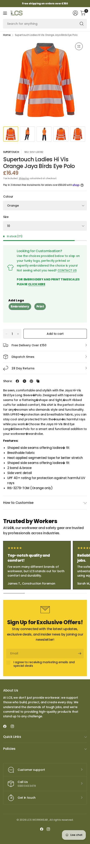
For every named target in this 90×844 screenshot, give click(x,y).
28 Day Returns (23, 368)
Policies (9, 748)
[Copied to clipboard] (38, 381)
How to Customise (18, 502)
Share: (7, 381)
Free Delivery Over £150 (29, 345)
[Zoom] (79, 46)
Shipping (24, 178)
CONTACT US (67, 270)
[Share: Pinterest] (31, 381)
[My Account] (75, 13)
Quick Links (12, 736)
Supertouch (11, 152)
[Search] (81, 24)
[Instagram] (14, 726)
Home (7, 35)
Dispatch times (23, 357)
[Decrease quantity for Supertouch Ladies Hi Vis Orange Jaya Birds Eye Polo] (6, 334)
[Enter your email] (79, 653)
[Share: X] (24, 381)
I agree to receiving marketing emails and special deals (44, 664)
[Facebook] (6, 726)
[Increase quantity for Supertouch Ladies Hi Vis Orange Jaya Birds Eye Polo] (18, 334)
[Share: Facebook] (17, 381)
